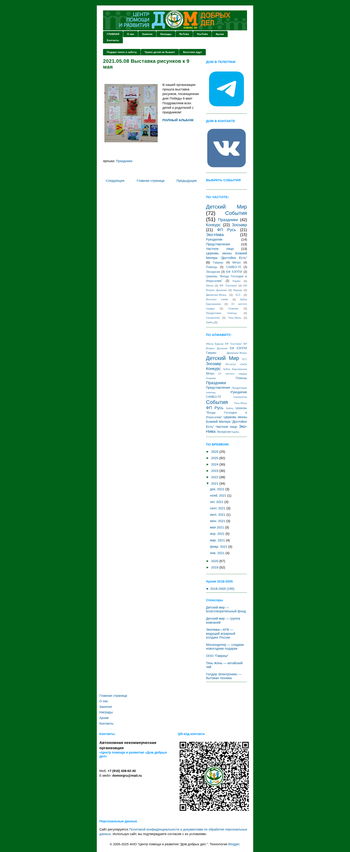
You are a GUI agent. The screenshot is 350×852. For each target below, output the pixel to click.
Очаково (233, 308)
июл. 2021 (218, 514)
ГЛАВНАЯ (113, 34)
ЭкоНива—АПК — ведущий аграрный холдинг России (220, 633)
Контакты (113, 40)
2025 (215, 458)
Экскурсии (213, 271)
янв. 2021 (217, 553)
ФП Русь (226, 229)
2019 (215, 567)
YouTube (202, 34)
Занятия (147, 34)
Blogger (233, 844)
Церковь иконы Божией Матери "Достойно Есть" (226, 421)
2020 (215, 561)
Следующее (115, 181)
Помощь (211, 267)
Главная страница (150, 181)
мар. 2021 (218, 540)
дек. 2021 (217, 489)
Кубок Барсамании (235, 369)
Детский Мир (226, 207)
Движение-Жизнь (216, 294)
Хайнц (209, 322)
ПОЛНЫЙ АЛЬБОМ (177, 120)
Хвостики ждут (192, 52)
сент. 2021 (218, 508)
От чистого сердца (232, 373)
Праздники (124, 161)
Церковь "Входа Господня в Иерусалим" (226, 412)
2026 (215, 451)
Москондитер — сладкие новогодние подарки (225, 647)
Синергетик (213, 317)
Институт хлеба (217, 299)
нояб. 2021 (218, 495)
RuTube (184, 34)
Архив (220, 34)
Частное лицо (220, 249)
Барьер (237, 290)
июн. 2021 (218, 521)
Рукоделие (214, 239)
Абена (209, 285)
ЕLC (238, 294)
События (236, 213)
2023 (215, 471)
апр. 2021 (217, 534)
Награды (166, 34)
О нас (130, 34)
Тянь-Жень (234, 317)
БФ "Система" (228, 285)
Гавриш (218, 262)
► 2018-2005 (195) (220, 589)
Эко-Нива (215, 234)
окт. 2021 (217, 502)
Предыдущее (186, 181)
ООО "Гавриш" (217, 656)
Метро (236, 262)
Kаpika (236, 281)
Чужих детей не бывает (160, 52)
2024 (215, 464)
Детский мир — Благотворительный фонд (226, 609)
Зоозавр (239, 225)
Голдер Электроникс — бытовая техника (224, 676)
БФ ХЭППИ (234, 271)
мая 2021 (217, 527)
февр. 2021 (219, 546)
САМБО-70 (233, 267)
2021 (215, 483)
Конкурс (213, 225)
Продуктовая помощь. (222, 313)
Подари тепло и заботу (122, 52)
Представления (218, 244)
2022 (215, 477)
